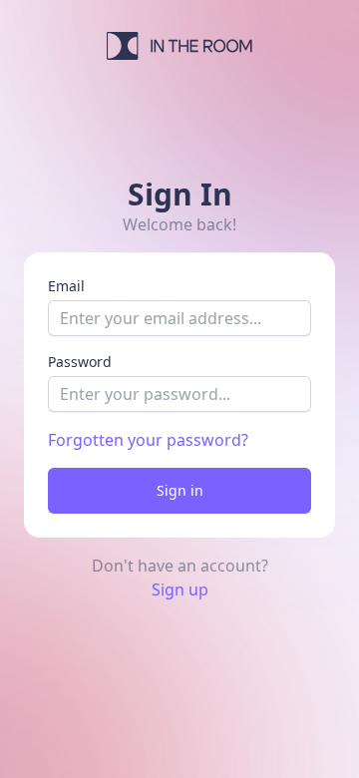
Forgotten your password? (148, 440)
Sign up (180, 589)
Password (80, 361)
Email (66, 285)
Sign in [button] (180, 490)
